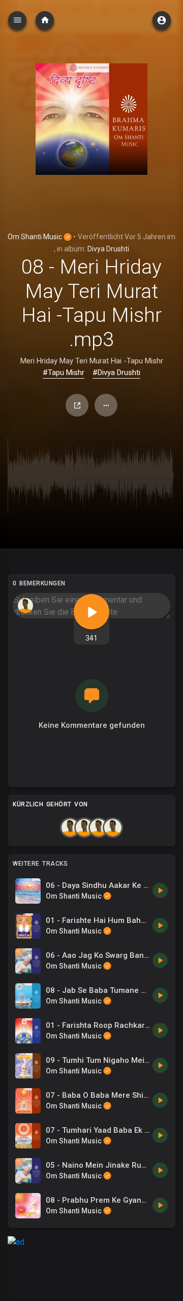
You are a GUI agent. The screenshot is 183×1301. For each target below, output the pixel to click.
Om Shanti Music (36, 237)
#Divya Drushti (116, 372)
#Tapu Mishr (63, 372)
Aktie (77, 405)
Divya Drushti (108, 249)
